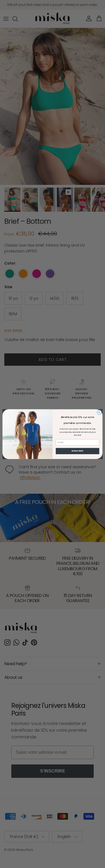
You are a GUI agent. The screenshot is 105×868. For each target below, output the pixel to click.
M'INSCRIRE (77, 451)
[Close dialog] (99, 412)
